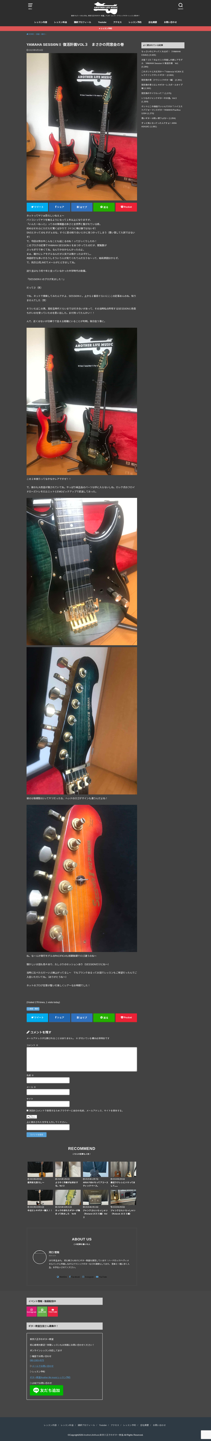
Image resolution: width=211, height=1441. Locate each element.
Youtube (102, 22)
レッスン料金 (60, 22)
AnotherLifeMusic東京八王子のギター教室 (103, 1435)
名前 (30, 1075)
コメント (32, 1045)
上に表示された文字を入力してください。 (47, 1122)
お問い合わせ (170, 22)
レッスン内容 (40, 22)
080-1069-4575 (37, 1360)
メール (31, 1087)
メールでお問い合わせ (43, 1366)
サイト (30, 1099)
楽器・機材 (34, 1009)
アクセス (117, 22)
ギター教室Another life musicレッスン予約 (50, 1377)
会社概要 (152, 22)
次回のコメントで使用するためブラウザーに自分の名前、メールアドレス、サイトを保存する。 (76, 1111)
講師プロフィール (82, 22)
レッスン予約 (135, 22)
